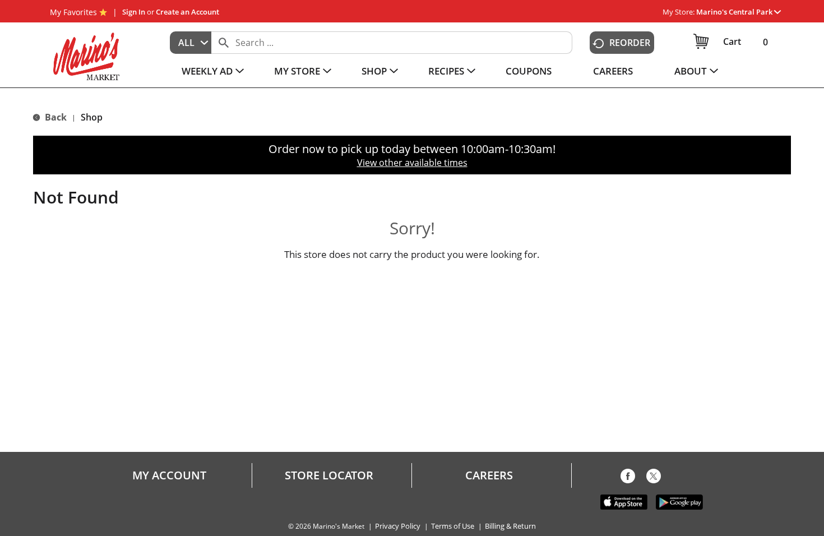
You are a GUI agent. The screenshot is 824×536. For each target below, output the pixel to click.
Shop (92, 117)
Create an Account (187, 12)
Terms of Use (452, 526)
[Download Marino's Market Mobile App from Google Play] (679, 501)
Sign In (133, 12)
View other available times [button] (412, 162)
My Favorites (73, 12)
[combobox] (190, 42)
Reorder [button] (629, 42)
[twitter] (653, 478)
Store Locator (329, 475)
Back (55, 117)
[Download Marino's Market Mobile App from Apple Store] (623, 501)
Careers (489, 475)
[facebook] (628, 478)
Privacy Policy (397, 526)
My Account (169, 475)
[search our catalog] (223, 42)
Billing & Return (510, 526)
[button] (738, 12)
